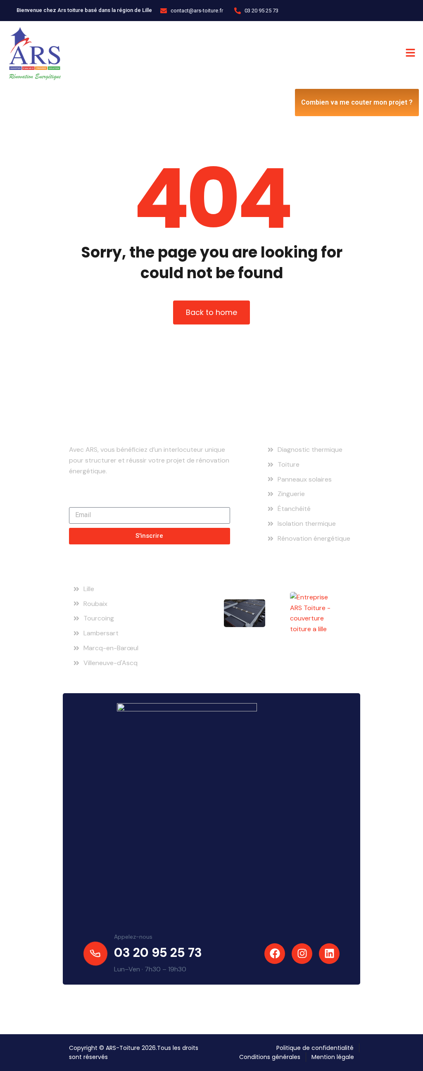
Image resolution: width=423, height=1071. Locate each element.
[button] (317, 53)
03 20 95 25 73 (158, 953)
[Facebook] (274, 953)
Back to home (211, 312)
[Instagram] (302, 953)
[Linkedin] (329, 953)
